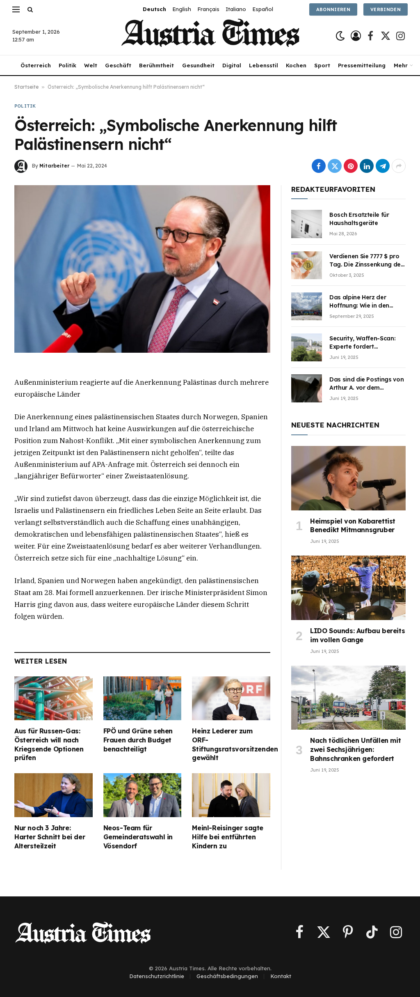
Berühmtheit (156, 65)
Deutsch (154, 9)
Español (262, 9)
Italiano (236, 9)
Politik (67, 65)
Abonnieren (333, 9)
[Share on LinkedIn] (367, 166)
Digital (231, 65)
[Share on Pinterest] (351, 166)
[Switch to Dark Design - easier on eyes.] (340, 36)
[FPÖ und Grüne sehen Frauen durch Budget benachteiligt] (142, 698)
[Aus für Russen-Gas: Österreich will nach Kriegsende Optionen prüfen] (53, 698)
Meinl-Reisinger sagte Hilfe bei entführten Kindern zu (227, 837)
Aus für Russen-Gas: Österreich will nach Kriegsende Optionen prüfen (48, 744)
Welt (90, 65)
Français (208, 9)
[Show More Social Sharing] (399, 166)
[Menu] (16, 9)
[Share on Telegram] (383, 166)
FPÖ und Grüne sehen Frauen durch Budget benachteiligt (138, 740)
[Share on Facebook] (319, 166)
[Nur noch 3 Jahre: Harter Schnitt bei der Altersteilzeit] (53, 795)
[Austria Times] (210, 36)
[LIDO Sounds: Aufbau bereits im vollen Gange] (348, 588)
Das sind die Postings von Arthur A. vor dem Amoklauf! (366, 384)
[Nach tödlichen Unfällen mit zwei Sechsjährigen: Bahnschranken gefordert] (348, 698)
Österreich (36, 65)
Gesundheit (198, 65)
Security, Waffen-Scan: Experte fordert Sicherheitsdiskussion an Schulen (365, 343)
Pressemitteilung (362, 65)
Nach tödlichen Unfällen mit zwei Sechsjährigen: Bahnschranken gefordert (355, 749)
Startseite (26, 87)
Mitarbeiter (54, 166)
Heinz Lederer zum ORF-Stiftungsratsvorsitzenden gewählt (231, 744)
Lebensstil (263, 65)
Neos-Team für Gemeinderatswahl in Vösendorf (138, 837)
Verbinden (385, 9)
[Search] (29, 9)
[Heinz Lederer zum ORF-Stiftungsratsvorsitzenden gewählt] (231, 698)
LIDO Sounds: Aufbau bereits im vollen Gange (357, 635)
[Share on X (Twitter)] (335, 166)
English (181, 9)
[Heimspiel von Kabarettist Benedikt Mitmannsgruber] (348, 478)
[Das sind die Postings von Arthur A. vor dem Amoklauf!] (306, 388)
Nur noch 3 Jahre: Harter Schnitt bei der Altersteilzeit (49, 837)
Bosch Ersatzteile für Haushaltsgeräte (359, 219)
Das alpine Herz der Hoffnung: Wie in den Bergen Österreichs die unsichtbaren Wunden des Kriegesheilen (367, 302)
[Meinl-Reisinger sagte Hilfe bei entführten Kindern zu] (231, 795)
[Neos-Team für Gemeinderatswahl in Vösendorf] (142, 795)
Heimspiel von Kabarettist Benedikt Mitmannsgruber (352, 525)
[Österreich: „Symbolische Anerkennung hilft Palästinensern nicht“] (142, 269)
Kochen (296, 65)
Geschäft (118, 65)
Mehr (401, 65)
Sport (322, 65)
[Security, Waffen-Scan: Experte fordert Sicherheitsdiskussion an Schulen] (306, 347)
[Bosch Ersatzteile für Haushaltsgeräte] (306, 224)
